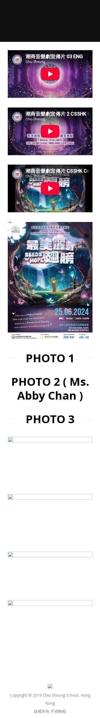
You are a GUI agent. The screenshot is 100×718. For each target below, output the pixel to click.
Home (24, 29)
